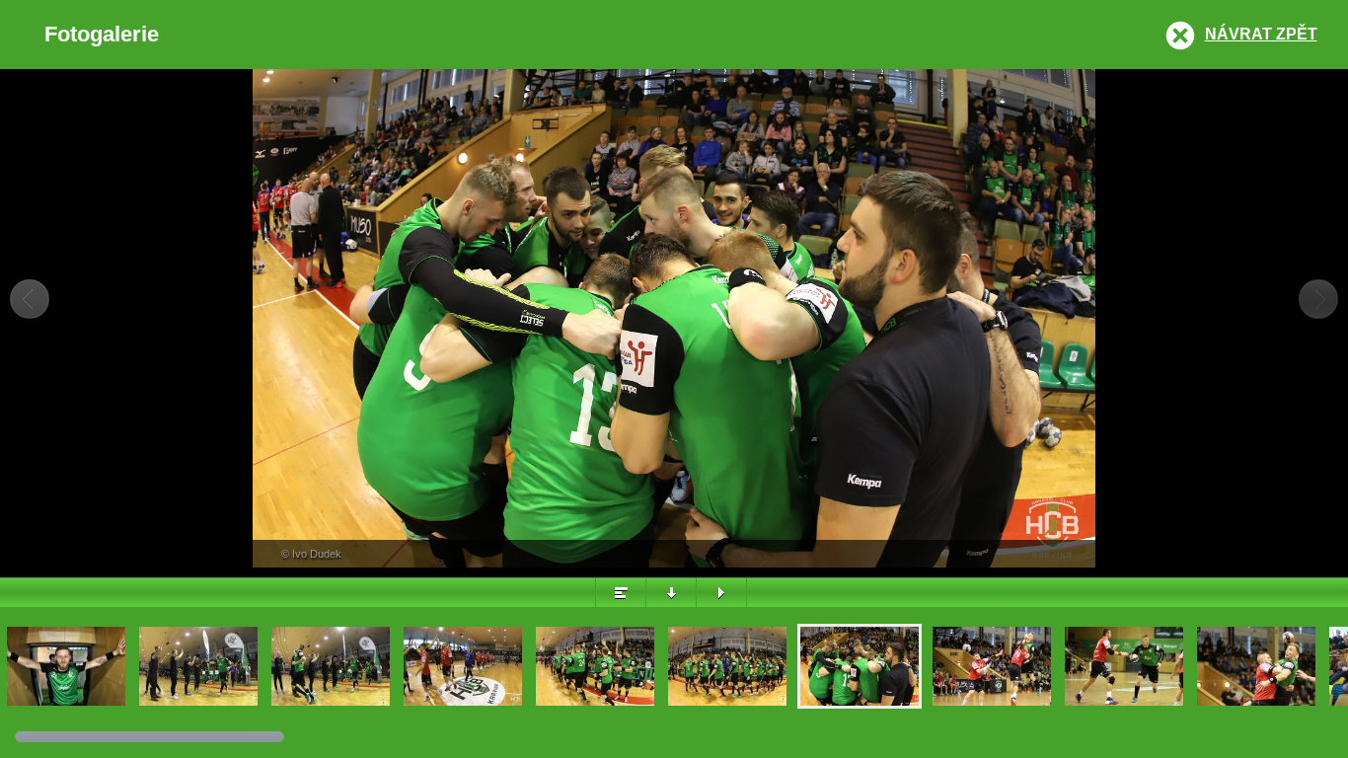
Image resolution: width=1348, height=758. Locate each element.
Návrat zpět (1261, 34)
